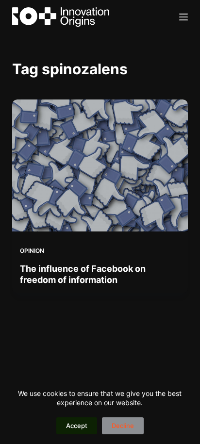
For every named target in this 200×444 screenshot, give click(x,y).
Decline (123, 425)
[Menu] (183, 17)
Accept (76, 425)
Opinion (32, 250)
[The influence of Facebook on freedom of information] (100, 165)
